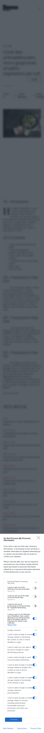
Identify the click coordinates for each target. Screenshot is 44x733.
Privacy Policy (36, 728)
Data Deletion (8, 728)
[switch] (35, 588)
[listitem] (22, 582)
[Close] (39, 538)
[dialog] (22, 633)
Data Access (22, 728)
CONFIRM (13, 719)
